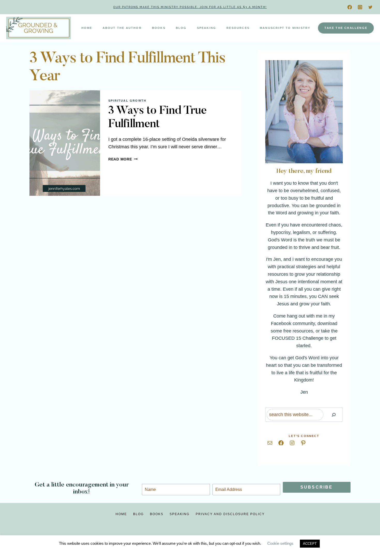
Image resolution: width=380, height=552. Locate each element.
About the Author (122, 27)
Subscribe (316, 487)
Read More (123, 159)
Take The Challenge (345, 27)
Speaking (206, 27)
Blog (181, 27)
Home (86, 27)
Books (158, 27)
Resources (237, 27)
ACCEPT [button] (310, 544)
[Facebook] (349, 7)
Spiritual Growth (127, 100)
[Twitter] (370, 7)
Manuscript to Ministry (285, 27)
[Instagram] (359, 7)
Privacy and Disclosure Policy (230, 514)
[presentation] (64, 143)
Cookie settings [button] (280, 543)
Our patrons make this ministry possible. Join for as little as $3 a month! (190, 7)
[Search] (333, 414)
